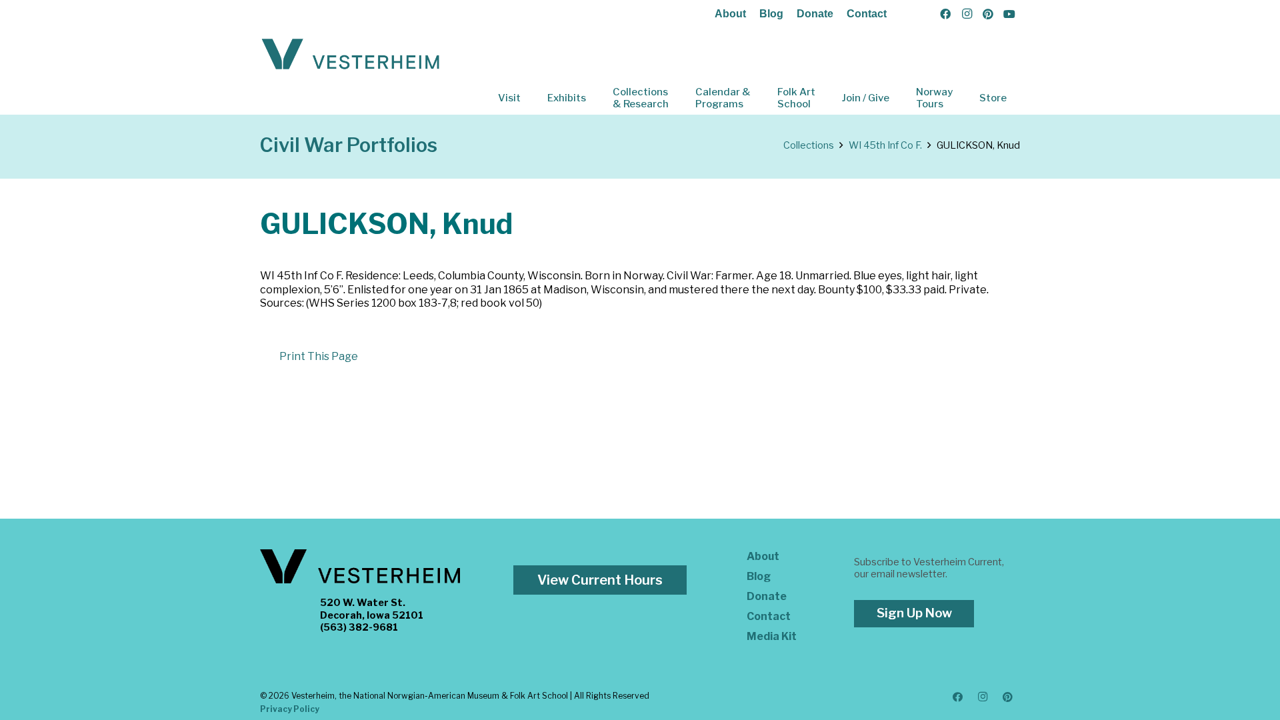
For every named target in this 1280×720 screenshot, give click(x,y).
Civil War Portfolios (348, 145)
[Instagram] (966, 14)
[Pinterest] (988, 14)
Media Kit (772, 636)
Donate (815, 13)
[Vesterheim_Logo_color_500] (350, 54)
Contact (867, 13)
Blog (771, 13)
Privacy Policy (289, 709)
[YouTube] (1009, 14)
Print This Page (318, 356)
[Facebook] (945, 14)
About (730, 13)
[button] (530, 98)
